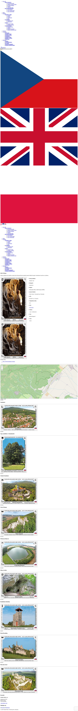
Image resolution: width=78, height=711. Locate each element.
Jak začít (4, 1)
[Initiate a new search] (76, 366)
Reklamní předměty (10, 28)
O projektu (5, 257)
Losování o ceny (10, 7)
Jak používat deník (10, 3)
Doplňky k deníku (10, 24)
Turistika (8, 15)
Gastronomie (9, 17)
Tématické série (10, 20)
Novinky (4, 30)
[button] (2, 366)
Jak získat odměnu (10, 5)
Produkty (4, 13)
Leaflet (70, 398)
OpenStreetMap (74, 398)
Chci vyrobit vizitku (11, 10)
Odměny (8, 6)
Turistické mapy (10, 26)
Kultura (8, 16)
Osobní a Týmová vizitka (11, 4)
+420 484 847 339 (3, 703)
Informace (4, 40)
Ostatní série (9, 21)
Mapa (4, 12)
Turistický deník (10, 23)
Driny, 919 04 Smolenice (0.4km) (9, 361)
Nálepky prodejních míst (11, 29)
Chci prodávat (9, 9)
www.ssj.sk (31, 307)
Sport (8, 18)
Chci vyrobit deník (10, 11)
